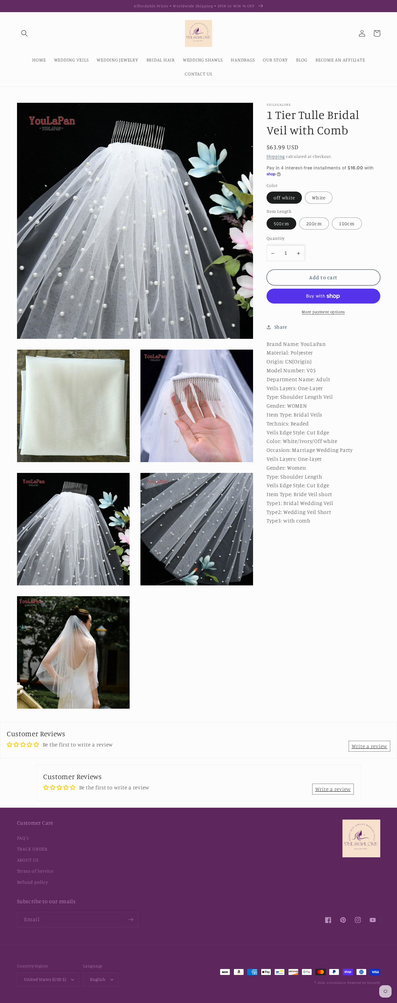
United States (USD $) (45, 979)
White (318, 197)
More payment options (323, 311)
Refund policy (32, 882)
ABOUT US (28, 860)
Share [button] (280, 327)
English (98, 979)
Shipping (276, 156)
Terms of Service (35, 871)
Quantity (276, 238)
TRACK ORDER (32, 849)
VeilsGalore (337, 983)
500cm (281, 223)
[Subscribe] (130, 919)
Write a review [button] (370, 746)
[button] (24, 33)
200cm (314, 223)
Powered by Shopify (363, 983)
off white (284, 197)
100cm (347, 223)
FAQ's (23, 838)
